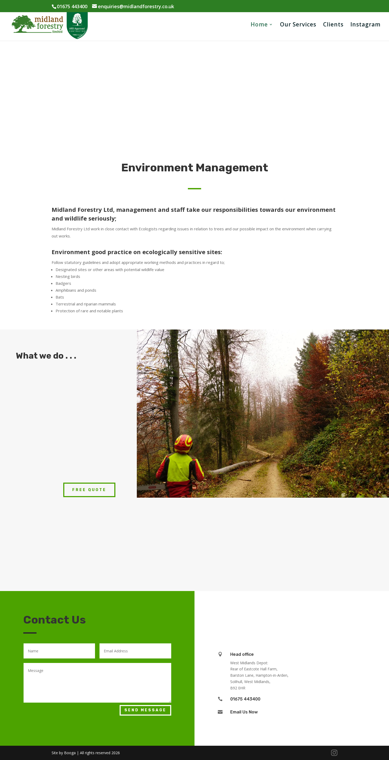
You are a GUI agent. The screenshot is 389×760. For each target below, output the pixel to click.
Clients (333, 25)
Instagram (365, 25)
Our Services (298, 25)
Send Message (145, 710)
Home (259, 25)
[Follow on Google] (304, 610)
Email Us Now (244, 712)
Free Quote (89, 490)
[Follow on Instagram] (280, 610)
